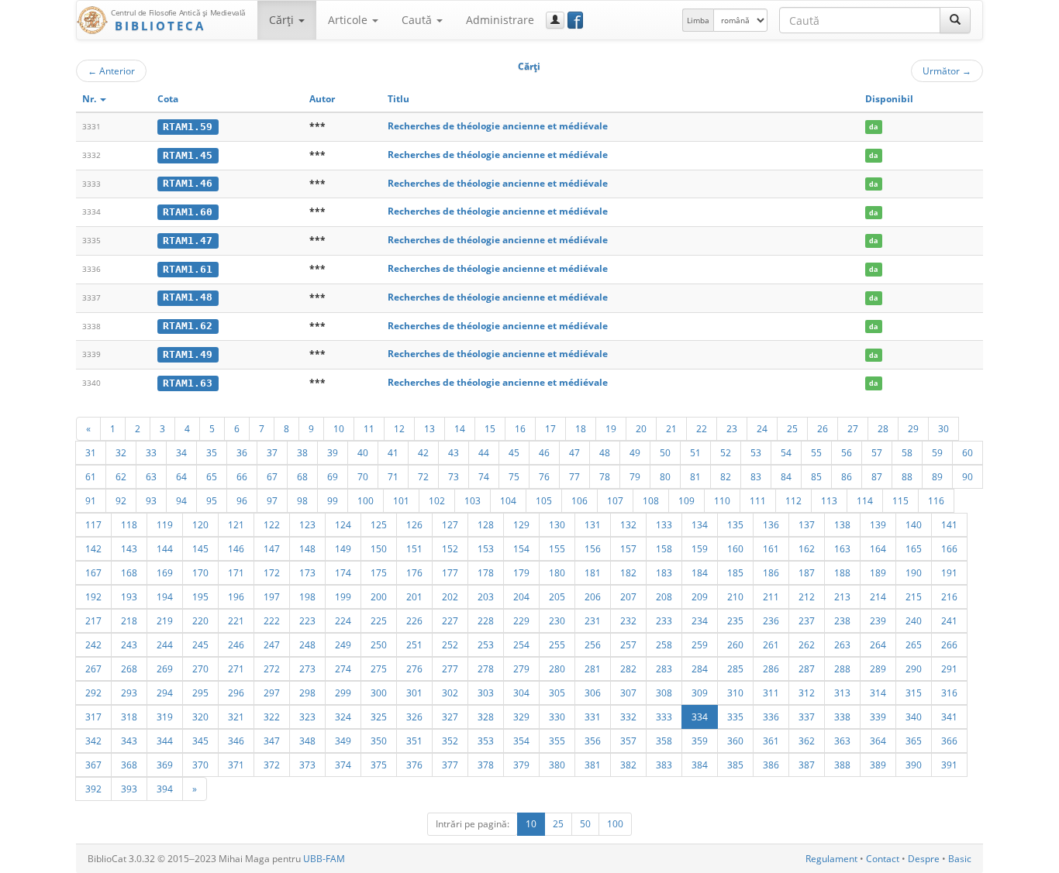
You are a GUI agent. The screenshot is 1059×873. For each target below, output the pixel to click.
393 (129, 788)
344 (165, 740)
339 (878, 716)
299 (343, 692)
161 (771, 548)
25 (792, 428)
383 (664, 764)
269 (165, 668)
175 (379, 572)
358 (664, 740)
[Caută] (955, 20)
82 (725, 476)
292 (93, 692)
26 (822, 428)
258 (664, 644)
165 (913, 548)
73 (453, 476)
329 (521, 716)
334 (700, 716)
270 (200, 668)
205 (557, 596)
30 (943, 428)
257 (628, 644)
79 (635, 476)
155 (557, 548)
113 (829, 500)
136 (771, 524)
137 (807, 524)
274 (343, 668)
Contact (882, 858)
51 (695, 452)
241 (949, 620)
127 (450, 524)
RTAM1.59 (187, 126)
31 (90, 452)
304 (521, 692)
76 (544, 476)
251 (414, 644)
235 (735, 620)
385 (735, 764)
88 (907, 476)
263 (842, 644)
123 (307, 524)
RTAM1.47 (187, 240)
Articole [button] (349, 19)
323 (307, 716)
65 (211, 476)
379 (521, 764)
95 (211, 500)
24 (762, 428)
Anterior (111, 70)
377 (450, 764)
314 (878, 692)
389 (878, 764)
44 (483, 452)
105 (544, 500)
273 (307, 668)
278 (486, 668)
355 (557, 740)
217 (93, 620)
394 (165, 788)
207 (628, 596)
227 (450, 620)
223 (307, 620)
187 (807, 572)
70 (362, 476)
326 (414, 716)
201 (414, 596)
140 (913, 524)
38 (302, 452)
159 (700, 548)
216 (949, 596)
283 (664, 668)
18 (580, 428)
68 (302, 476)
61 (90, 476)
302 (450, 692)
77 (574, 476)
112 (793, 500)
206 (593, 596)
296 (236, 692)
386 (771, 764)
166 (949, 548)
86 (846, 476)
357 (628, 740)
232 (628, 620)
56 (846, 452)
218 (129, 620)
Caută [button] (418, 19)
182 (628, 572)
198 (307, 596)
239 (878, 620)
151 (414, 548)
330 (557, 716)
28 (883, 428)
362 (807, 740)
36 (241, 452)
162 (807, 548)
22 (701, 428)
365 (913, 740)
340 (913, 716)
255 (557, 644)
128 (486, 524)
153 (486, 548)
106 (579, 500)
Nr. (90, 98)
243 (129, 644)
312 (807, 692)
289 (878, 668)
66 (241, 476)
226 (414, 620)
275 (379, 668)
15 (490, 428)
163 (842, 548)
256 (593, 644)
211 (771, 596)
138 (842, 524)
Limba (698, 20)
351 (414, 740)
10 (338, 428)
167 (93, 572)
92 (121, 500)
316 (949, 692)
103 (472, 500)
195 (200, 596)
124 (343, 524)
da (873, 127)
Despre (924, 858)
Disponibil (889, 98)
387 (807, 764)
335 (735, 716)
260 (735, 644)
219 (165, 620)
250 (379, 644)
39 (332, 452)
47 (574, 452)
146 (236, 548)
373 (307, 764)
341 (949, 716)
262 (807, 644)
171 (236, 572)
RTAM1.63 (187, 383)
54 (786, 452)
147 (272, 548)
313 (842, 692)
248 (307, 644)
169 (165, 572)
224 (343, 620)
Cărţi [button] (283, 19)
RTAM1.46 (187, 183)
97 (272, 500)
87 (876, 476)
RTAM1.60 (187, 212)
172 (272, 572)
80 (665, 476)
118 (129, 524)
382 (628, 764)
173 (307, 572)
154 (521, 548)
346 (236, 740)
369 (165, 764)
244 (165, 644)
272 (272, 668)
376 (414, 764)
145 (200, 548)
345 (200, 740)
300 (379, 692)
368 (129, 764)
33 (151, 452)
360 (735, 740)
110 (722, 500)
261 (771, 644)
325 (379, 716)
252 (450, 644)
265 (913, 644)
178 (486, 572)
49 (635, 452)
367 (93, 764)
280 (557, 668)
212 (807, 596)
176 (414, 572)
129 (521, 524)
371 (236, 764)
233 (664, 620)
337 (807, 716)
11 (369, 428)
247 (272, 644)
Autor (322, 98)
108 (651, 500)
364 (878, 740)
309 (700, 692)
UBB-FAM (324, 858)
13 (429, 428)
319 (165, 716)
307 (628, 692)
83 (755, 476)
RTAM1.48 (187, 297)
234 (700, 620)
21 (671, 428)
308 (664, 692)
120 (200, 524)
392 (93, 788)
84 (786, 476)
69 (332, 476)
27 (852, 428)
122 (272, 524)
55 (816, 452)
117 (93, 524)
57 (876, 452)
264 (878, 644)
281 (593, 668)
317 (93, 716)
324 (343, 716)
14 (459, 428)
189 (878, 572)
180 (557, 572)
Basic (959, 858)
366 (949, 740)
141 (949, 524)
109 (686, 500)
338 (842, 716)
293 (129, 692)
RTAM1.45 (187, 155)
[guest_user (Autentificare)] (555, 20)
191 (949, 572)
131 (593, 524)
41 (393, 452)
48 (604, 452)
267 (93, 668)
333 (664, 716)
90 (967, 476)
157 (628, 548)
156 (593, 548)
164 (878, 548)
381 (593, 764)
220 (200, 620)
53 (755, 452)
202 (450, 596)
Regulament (831, 858)
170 (200, 572)
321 (236, 716)
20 (641, 428)
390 (913, 764)
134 (700, 524)
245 (200, 644)
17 (550, 428)
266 (949, 644)
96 (241, 500)
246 (236, 644)
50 (665, 452)
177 (450, 572)
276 (414, 668)
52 (725, 452)
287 (807, 668)
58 (907, 452)
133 (664, 524)
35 (211, 452)
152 (450, 548)
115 (900, 500)
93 (151, 500)
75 (514, 476)
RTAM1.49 (187, 354)
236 (771, 620)
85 (816, 476)
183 (664, 572)
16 (520, 428)
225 (379, 620)
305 (557, 692)
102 (437, 500)
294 (165, 692)
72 (423, 476)
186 (771, 572)
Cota (167, 98)
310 (735, 692)
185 (735, 572)
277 (450, 668)
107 (615, 500)
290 (913, 668)
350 (379, 740)
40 (362, 452)
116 (936, 500)
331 (593, 716)
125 (379, 524)
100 (365, 500)
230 (557, 620)
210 (735, 596)
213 (842, 596)
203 (486, 596)
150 (379, 548)
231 (593, 620)
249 (343, 644)
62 (121, 476)
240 (913, 620)
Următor (947, 70)
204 (521, 596)
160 (735, 548)
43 (453, 452)
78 (604, 476)
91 (90, 500)
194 (165, 596)
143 (129, 548)
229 (521, 620)
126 (414, 524)
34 (181, 452)
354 (521, 740)
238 (842, 620)
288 (842, 668)
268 (129, 668)
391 (949, 764)
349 (343, 740)
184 (700, 572)
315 (913, 692)
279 (521, 668)
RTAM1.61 (187, 269)
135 (735, 524)
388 (842, 764)
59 (937, 452)
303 (486, 692)
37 (272, 452)
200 (379, 596)
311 (771, 692)
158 (664, 548)
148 (307, 548)
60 (967, 452)
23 (731, 428)
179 (521, 572)
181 (593, 572)
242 (93, 644)
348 (307, 740)
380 (557, 764)
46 (544, 452)
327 (450, 716)
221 (236, 620)
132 (628, 524)
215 (913, 596)
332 (628, 716)
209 (700, 596)
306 (593, 692)
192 (93, 596)
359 (700, 740)
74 (483, 476)
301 (414, 692)
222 (272, 620)
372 (272, 764)
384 (700, 764)
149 (343, 548)
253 (486, 644)
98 (302, 500)
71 (393, 476)
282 (628, 668)
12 (399, 428)
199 (343, 596)
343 (129, 740)
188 (842, 572)
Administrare (500, 19)
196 (236, 596)
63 (151, 476)
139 (878, 524)
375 (379, 764)
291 (949, 668)
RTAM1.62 (187, 326)
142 (93, 548)
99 (332, 500)
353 (486, 740)
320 (200, 716)
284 (700, 668)
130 (557, 524)
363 (842, 740)
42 (423, 452)
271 (236, 668)
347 (272, 740)
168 (129, 572)
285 (735, 668)
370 (200, 764)
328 (486, 716)
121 (236, 524)
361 (771, 740)
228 (486, 620)
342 (93, 740)
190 (913, 572)
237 (807, 620)
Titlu (398, 98)
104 (508, 500)
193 (129, 596)
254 (521, 644)
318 (129, 716)
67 (272, 476)
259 (700, 644)
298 (307, 692)
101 (401, 500)
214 (878, 596)
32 (121, 452)
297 (272, 692)
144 (165, 548)
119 (165, 524)
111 (758, 500)
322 (272, 716)
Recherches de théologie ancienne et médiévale (498, 125)
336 (771, 716)
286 (771, 668)
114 (865, 500)
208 (664, 596)
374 (343, 764)
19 (610, 428)
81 (695, 476)
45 (514, 452)
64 (181, 476)
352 (450, 740)
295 (200, 692)
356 (593, 740)
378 (486, 764)
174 (343, 572)
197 (272, 596)
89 (937, 476)
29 (913, 428)
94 (181, 500)
